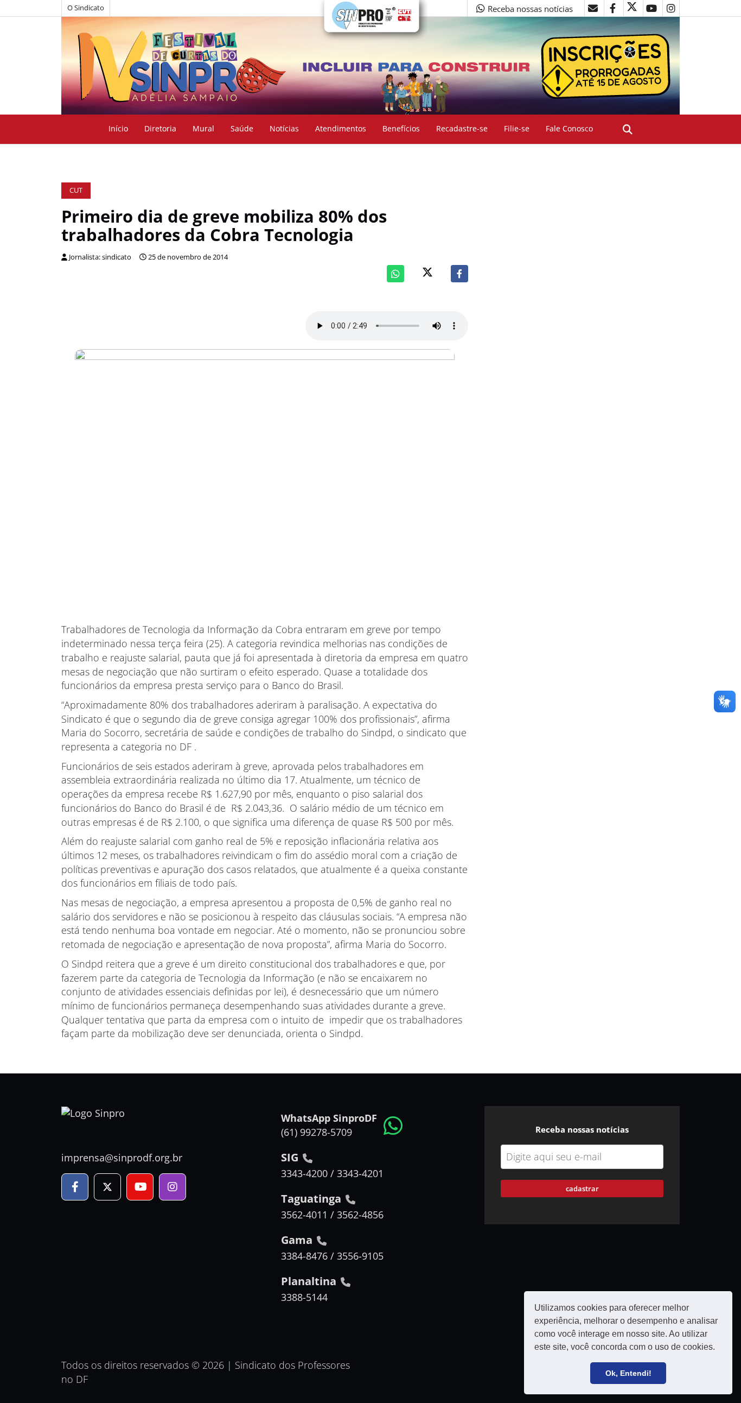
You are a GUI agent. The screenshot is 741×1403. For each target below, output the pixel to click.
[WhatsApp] (395, 273)
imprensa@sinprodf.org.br (121, 1157)
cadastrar (582, 1188)
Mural (203, 128)
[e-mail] (593, 8)
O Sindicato (85, 7)
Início (118, 128)
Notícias (284, 128)
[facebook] (612, 8)
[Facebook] (459, 273)
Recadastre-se (462, 128)
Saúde (242, 128)
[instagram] (671, 8)
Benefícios (401, 128)
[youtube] (651, 8)
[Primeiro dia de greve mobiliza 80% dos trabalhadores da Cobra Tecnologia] (264, 486)
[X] (632, 8)
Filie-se (516, 128)
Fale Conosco (569, 128)
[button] (718, 1348)
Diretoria (160, 128)
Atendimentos (340, 128)
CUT (75, 190)
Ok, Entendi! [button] (628, 1373)
